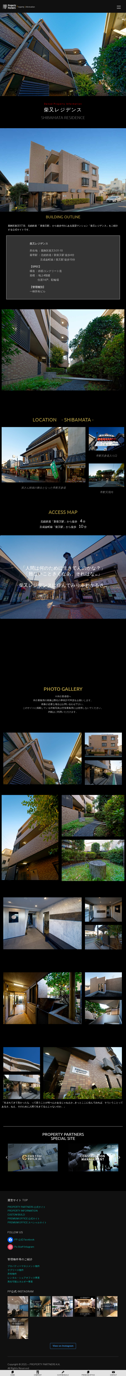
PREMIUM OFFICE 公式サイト (24, 1218)
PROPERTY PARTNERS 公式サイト (26, 1207)
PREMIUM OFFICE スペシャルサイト (27, 1222)
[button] (4, 54)
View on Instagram (63, 1345)
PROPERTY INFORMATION (23, 1210)
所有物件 (12, 1273)
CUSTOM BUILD (16, 1214)
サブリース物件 (16, 1270)
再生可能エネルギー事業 (20, 1281)
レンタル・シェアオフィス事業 (24, 1277)
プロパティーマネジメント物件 (24, 1266)
